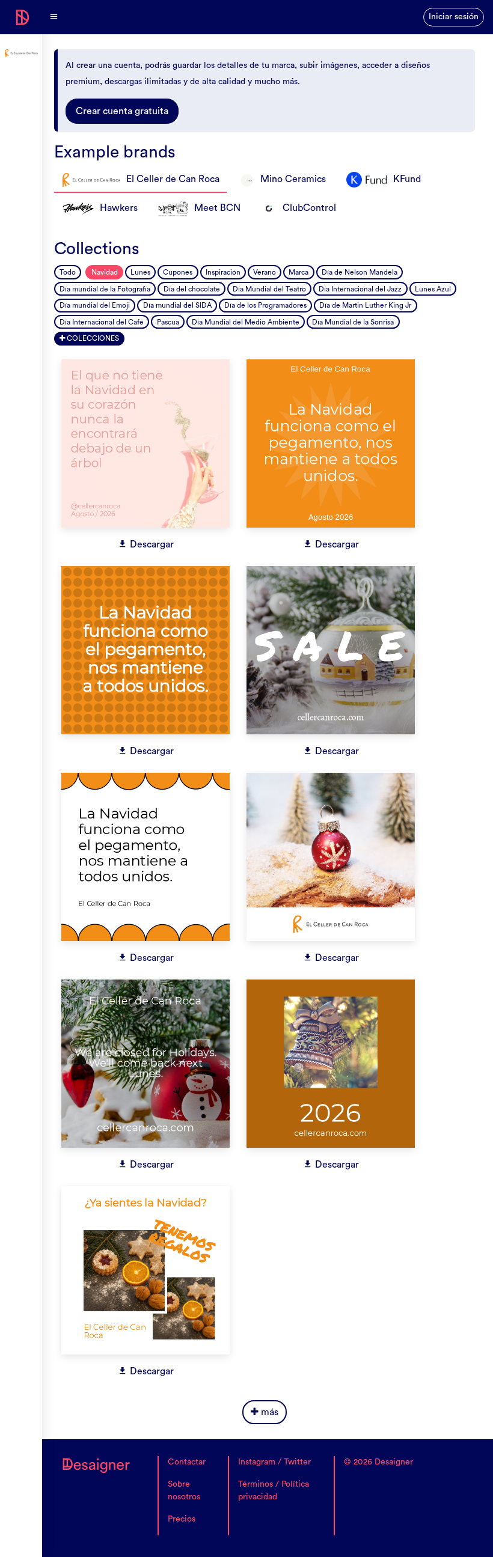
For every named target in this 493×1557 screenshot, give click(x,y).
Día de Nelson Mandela (359, 272)
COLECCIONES (92, 338)
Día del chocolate (192, 289)
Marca (298, 272)
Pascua (168, 322)
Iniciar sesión (454, 17)
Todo (68, 272)
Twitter (297, 1462)
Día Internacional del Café (102, 322)
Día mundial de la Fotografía (105, 289)
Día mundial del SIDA (177, 305)
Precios (181, 1519)
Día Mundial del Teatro (269, 289)
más (268, 1412)
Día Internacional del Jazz (360, 289)
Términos (255, 1484)
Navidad (104, 272)
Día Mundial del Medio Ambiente (245, 322)
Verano (264, 272)
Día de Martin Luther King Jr (365, 305)
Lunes (140, 272)
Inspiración (223, 272)
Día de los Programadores (265, 305)
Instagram (256, 1462)
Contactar (187, 1462)
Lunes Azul (433, 289)
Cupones (177, 272)
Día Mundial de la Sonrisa (353, 322)
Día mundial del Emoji (95, 305)
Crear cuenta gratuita (122, 111)
